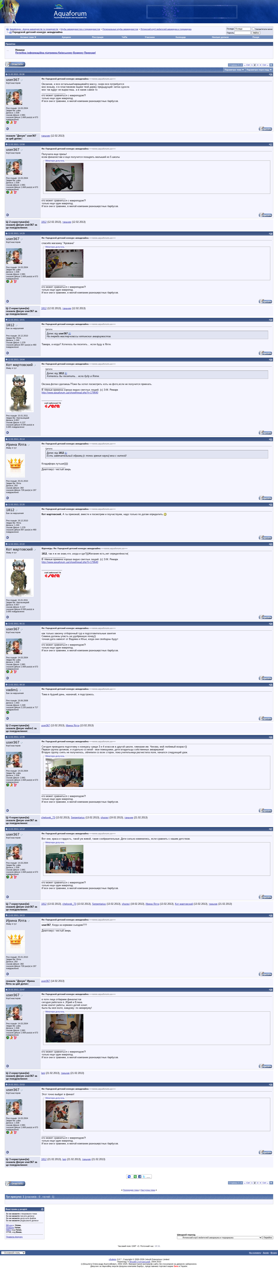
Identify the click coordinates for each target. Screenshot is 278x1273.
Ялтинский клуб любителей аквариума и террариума (166, 29)
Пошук (255, 37)
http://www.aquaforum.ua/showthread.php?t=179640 (70, 392)
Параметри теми (233, 70)
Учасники (150, 37)
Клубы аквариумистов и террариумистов (80, 29)
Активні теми (27, 37)
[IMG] (8, 1230)
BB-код (9, 1225)
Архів (266, 1253)
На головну (255, 1253)
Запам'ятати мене (264, 29)
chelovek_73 (48, 817)
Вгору (274, 1253)
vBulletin (112, 1259)
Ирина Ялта (72, 725)
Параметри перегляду (258, 70)
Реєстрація (97, 37)
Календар (181, 37)
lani (43, 1073)
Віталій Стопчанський (140, 1261)
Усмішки (10, 1227)
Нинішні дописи (220, 37)
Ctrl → (266, 65)
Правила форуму (14, 1237)
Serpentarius (78, 817)
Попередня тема (131, 1190)
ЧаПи (124, 37)
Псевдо (230, 29)
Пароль (230, 33)
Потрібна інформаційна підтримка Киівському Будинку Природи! (55, 52)
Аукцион (66, 37)
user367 (45, 725)
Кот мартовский (184, 903)
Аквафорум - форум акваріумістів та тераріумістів (34, 29)
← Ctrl (247, 65)
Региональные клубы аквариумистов (120, 29)
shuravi (105, 817)
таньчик (45, 135)
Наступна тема (148, 1190)
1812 (44, 222)
